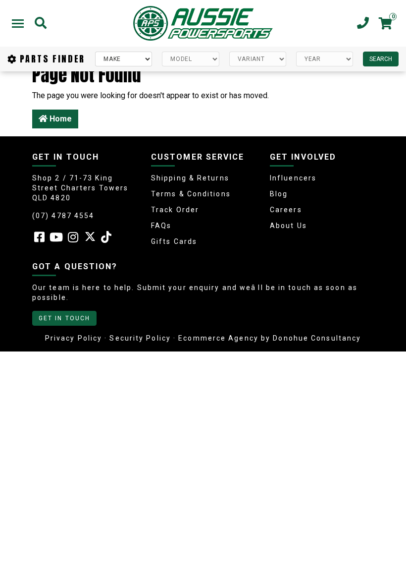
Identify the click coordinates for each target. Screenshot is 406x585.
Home (60, 118)
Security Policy (140, 338)
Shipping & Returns (190, 178)
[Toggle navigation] (18, 23)
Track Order (175, 210)
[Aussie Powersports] (203, 23)
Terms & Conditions (191, 194)
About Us (288, 226)
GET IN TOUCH (64, 318)
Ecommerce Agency (218, 338)
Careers (286, 210)
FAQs (161, 226)
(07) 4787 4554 (63, 216)
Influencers (293, 178)
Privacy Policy (73, 338)
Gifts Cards (174, 241)
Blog (279, 194)
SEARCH (380, 59)
